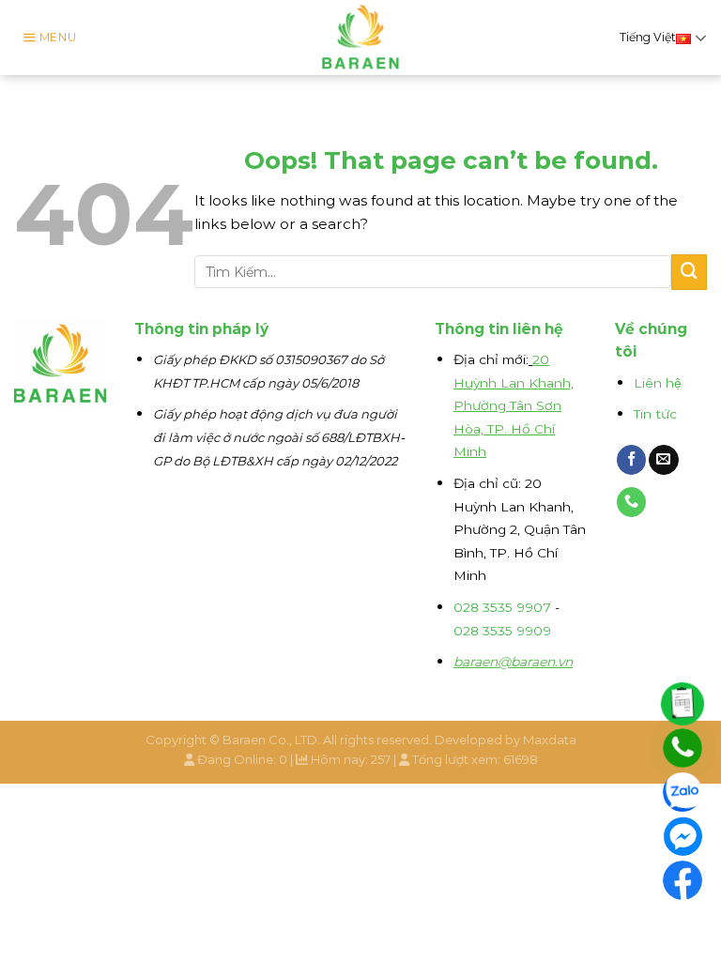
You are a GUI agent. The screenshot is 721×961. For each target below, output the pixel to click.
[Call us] (632, 502)
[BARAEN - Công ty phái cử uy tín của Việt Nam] (361, 37)
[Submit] (689, 272)
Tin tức (655, 413)
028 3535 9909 (502, 630)
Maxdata (549, 739)
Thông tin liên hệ (499, 329)
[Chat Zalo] (682, 792)
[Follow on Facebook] (632, 460)
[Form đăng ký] (682, 704)
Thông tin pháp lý (201, 329)
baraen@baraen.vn (513, 661)
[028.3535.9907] (682, 748)
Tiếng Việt (648, 37)
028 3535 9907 (502, 607)
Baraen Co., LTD (269, 739)
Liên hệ (658, 382)
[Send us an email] (664, 460)
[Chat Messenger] (682, 836)
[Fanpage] (682, 880)
